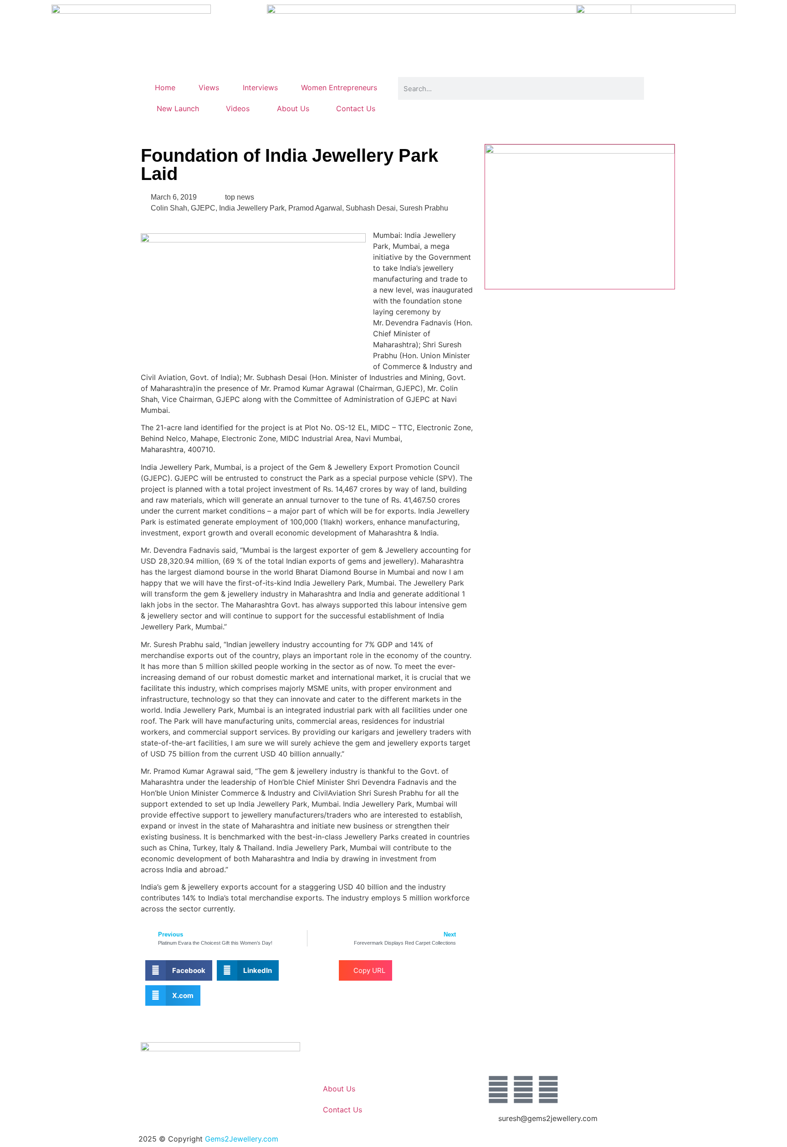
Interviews (260, 87)
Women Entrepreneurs (339, 87)
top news (239, 197)
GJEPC (203, 208)
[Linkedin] (548, 1089)
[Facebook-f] (498, 1089)
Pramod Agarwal (315, 208)
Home (165, 87)
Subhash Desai (371, 208)
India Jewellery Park (252, 208)
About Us (293, 108)
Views (209, 87)
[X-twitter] (523, 1089)
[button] (178, 970)
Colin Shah (169, 208)
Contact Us (355, 108)
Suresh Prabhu (423, 208)
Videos (238, 108)
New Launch (178, 108)
